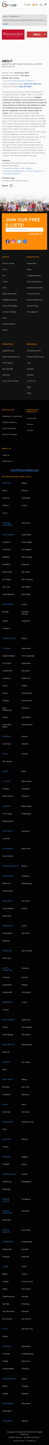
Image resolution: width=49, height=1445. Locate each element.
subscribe (34, 234)
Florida (7, 648)
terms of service (15, 1437)
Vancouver (26, 523)
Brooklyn (6, 1087)
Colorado (8, 604)
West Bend (7, 1411)
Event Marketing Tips (11, 357)
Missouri (7, 951)
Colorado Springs (25, 613)
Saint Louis (7, 958)
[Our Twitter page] (19, 241)
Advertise (6, 375)
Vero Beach (26, 717)
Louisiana (8, 848)
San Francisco (27, 579)
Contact (30, 430)
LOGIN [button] (28, 5)
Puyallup (25, 1386)
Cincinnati (6, 1112)
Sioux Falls (26, 1230)
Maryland (8, 876)
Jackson (25, 1421)
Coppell (5, 1281)
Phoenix (25, 490)
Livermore (7, 549)
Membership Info (34, 351)
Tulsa (5, 1129)
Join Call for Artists (10, 381)
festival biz (8, 410)
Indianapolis (26, 814)
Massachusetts (9, 866)
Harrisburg (7, 1181)
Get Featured (8, 369)
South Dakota (6, 1231)
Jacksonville (7, 671)
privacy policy (19, 1441)
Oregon (7, 1157)
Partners (30, 375)
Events (5, 257)
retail (29, 269)
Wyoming (7, 1421)
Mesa (5, 490)
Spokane (25, 1393)
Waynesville (7, 992)
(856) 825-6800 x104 (32, 84)
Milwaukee (26, 1403)
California (8, 534)
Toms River (26, 1034)
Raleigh (25, 985)
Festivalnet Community (32, 411)
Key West (26, 671)
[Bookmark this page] (25, 241)
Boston (24, 866)
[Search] (41, 4)
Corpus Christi (27, 1281)
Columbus (26, 1112)
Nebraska (8, 1002)
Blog (29, 387)
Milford (24, 638)
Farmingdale (27, 1027)
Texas (6, 1266)
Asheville (25, 968)
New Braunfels (8, 1311)
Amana (24, 754)
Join (29, 363)
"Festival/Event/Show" (12, 173)
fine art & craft (33, 294)
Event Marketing (9, 428)
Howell (24, 908)
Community (31, 418)
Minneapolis (7, 933)
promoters (7, 344)
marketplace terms (31, 1437)
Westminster (8, 891)
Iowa (5, 754)
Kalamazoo (7, 916)
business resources (35, 300)
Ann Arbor (26, 901)
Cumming (6, 744)
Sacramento (7, 572)
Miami (5, 686)
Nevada (6, 1062)
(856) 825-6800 (25, 86)
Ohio (5, 1104)
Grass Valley (27, 542)
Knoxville (25, 1249)
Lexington (26, 831)
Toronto (6, 1147)
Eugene (25, 1157)
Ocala (5, 693)
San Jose (6, 587)
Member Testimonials (35, 357)
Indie (4, 318)
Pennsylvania (9, 1174)
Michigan (7, 901)
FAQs (29, 393)
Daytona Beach (9, 656)
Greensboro (7, 985)
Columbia (25, 1211)
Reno (5, 1069)
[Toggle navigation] (45, 4)
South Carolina (7, 1212)
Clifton (5, 1027)
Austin (24, 1266)
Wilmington (26, 992)
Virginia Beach (8, 1368)
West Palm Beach (7, 726)
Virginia (7, 1346)
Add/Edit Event (9, 351)
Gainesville (26, 663)
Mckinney (25, 1304)
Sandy (5, 1336)
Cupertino (6, 542)
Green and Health (10, 294)
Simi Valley (26, 594)
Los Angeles (26, 549)
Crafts (5, 282)
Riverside (25, 564)
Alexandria (26, 1346)
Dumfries (6, 1354)
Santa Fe (6, 1052)
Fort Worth (26, 1289)
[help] (11, 185)
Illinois (7, 781)
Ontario (7, 1139)
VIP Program (8, 363)
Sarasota (25, 708)
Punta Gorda (27, 700)
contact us (31, 1441)
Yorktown (25, 1368)
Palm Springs (27, 557)
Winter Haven (27, 725)
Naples (24, 686)
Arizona (7, 483)
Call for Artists (8, 263)
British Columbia (7, 524)
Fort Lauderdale (28, 656)
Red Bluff (6, 564)
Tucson (24, 505)
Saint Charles (8, 796)
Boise (24, 771)
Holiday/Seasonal (10, 300)
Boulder (6, 612)
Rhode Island (6, 1200)
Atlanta (24, 736)
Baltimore (6, 883)
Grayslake (26, 789)
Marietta (25, 744)
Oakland (6, 557)
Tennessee (8, 1241)
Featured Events (9, 324)
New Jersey (8, 1020)
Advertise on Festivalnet (12, 416)
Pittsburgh (7, 1189)
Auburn (24, 1379)
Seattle (5, 1393)
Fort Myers (7, 663)
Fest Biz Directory (10, 422)
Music (5, 269)
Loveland (6, 628)
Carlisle (24, 1174)
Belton (5, 1274)
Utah (5, 1329)
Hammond (26, 848)
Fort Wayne (7, 814)
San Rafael (26, 587)
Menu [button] (37, 34)
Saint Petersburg (7, 709)
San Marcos (26, 1319)
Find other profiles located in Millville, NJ (19, 81)
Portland (6, 1164)
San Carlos (26, 572)
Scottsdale (26, 498)
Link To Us (31, 381)
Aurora (24, 604)
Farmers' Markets (9, 312)
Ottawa (25, 1139)
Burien (5, 1386)
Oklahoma (8, 1122)
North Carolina (7, 969)
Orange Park (27, 693)
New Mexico (9, 1044)
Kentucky (8, 831)
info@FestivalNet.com (25, 470)
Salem (24, 1164)
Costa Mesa (26, 534)
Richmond (26, 1361)
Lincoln (24, 1002)
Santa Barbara (8, 594)
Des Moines (7, 761)
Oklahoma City (28, 1122)
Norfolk (5, 1361)
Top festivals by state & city (16, 477)
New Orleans (8, 856)
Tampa (5, 717)
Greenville (6, 1220)
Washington (9, 1379)
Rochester (7, 1094)
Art (4, 275)
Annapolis (25, 876)
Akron (24, 1104)
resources (31, 344)
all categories (32, 312)
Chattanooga (27, 1241)
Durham (25, 977)
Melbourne (26, 678)
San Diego (7, 579)
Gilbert (24, 483)
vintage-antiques (34, 275)
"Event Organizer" (35, 171)
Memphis (6, 1256)
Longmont (26, 621)
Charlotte (6, 977)
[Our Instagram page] (13, 241)
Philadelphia (26, 1181)
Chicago (6, 789)
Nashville (25, 1256)
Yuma (5, 513)
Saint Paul (26, 933)
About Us (6, 448)
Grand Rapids (8, 908)
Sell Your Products (10, 434)
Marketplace (32, 257)
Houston (25, 1296)
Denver (5, 621)
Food (5, 288)
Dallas (5, 1289)
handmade (31, 263)
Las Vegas (26, 1062)
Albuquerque (27, 1044)
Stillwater (6, 941)
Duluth (24, 926)
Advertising (7, 461)
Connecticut (9, 638)
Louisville (6, 838)
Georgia (7, 736)
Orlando (6, 700)
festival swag (32, 306)
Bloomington (27, 781)
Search (5, 330)
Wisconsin (8, 1403)
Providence (26, 1199)
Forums (30, 424)
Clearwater (26, 648)
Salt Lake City (27, 1329)
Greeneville (7, 1249)
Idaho (6, 771)
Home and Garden (10, 306)
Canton (24, 1274)
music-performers (34, 282)
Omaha (6, 1010)
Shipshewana (8, 821)
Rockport (25, 1311)
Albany (24, 1079)
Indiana (6, 806)
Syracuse (25, 1094)
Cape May (26, 1020)
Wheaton (25, 796)
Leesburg (6, 678)
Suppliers (30, 369)
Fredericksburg (9, 1296)
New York (8, 1079)
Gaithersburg (27, 883)
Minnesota (8, 926)
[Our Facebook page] (8, 241)
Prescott (6, 498)
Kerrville (6, 1304)
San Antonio (7, 1319)
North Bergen (8, 1034)
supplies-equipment (35, 288)
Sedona (6, 505)
